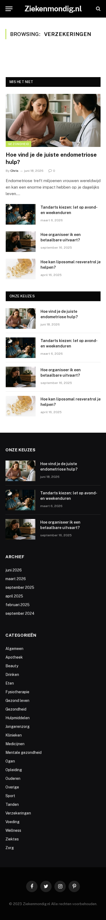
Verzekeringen (18, 813)
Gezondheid (18, 144)
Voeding (12, 822)
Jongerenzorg (17, 726)
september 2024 (20, 613)
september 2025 (19, 587)
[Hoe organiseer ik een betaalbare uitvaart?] (21, 241)
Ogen (10, 761)
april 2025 (14, 596)
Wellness (13, 830)
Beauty (11, 666)
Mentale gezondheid (23, 752)
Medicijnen (14, 744)
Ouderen (12, 778)
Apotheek (14, 657)
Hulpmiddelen (17, 718)
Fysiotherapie (17, 692)
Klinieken (13, 735)
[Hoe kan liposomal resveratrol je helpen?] (21, 269)
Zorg (9, 848)
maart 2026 (15, 579)
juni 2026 (13, 570)
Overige (12, 787)
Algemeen (14, 648)
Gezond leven (17, 700)
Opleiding (13, 770)
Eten (9, 683)
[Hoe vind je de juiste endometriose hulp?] (53, 120)
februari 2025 (17, 605)
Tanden (12, 804)
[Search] (98, 9)
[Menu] (9, 9)
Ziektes (12, 839)
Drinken (12, 674)
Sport (10, 796)
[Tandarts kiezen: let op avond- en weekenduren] (21, 214)
